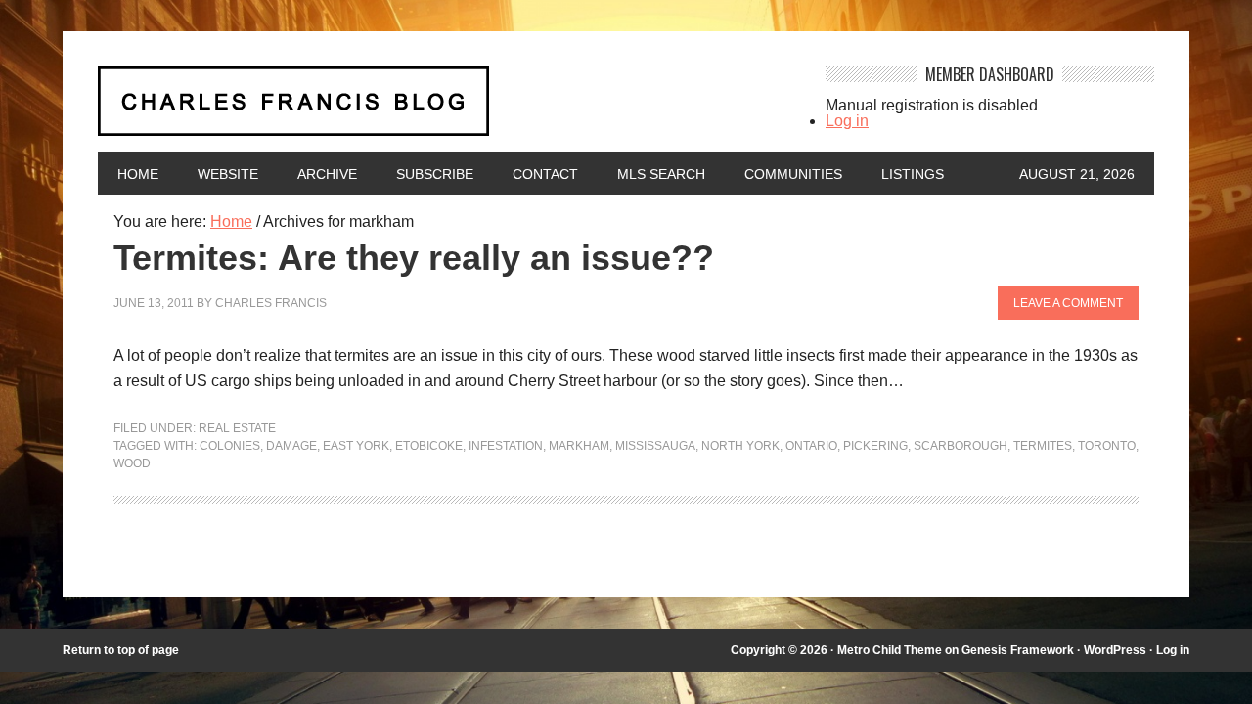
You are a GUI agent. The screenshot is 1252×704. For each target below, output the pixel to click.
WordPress (1115, 650)
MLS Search (661, 174)
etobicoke (429, 446)
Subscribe (434, 174)
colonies (230, 446)
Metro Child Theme (889, 650)
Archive (327, 174)
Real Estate (237, 428)
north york (740, 446)
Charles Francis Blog (444, 109)
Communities (793, 174)
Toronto (1107, 446)
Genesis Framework (1017, 650)
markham (579, 446)
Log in (847, 120)
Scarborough (960, 446)
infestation (506, 446)
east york (356, 446)
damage (291, 446)
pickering (875, 446)
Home (137, 174)
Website (228, 174)
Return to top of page (121, 650)
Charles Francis (271, 303)
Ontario (811, 446)
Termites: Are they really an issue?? (413, 258)
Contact (545, 174)
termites (1042, 446)
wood (132, 463)
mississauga (655, 446)
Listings (912, 174)
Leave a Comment (1068, 303)
